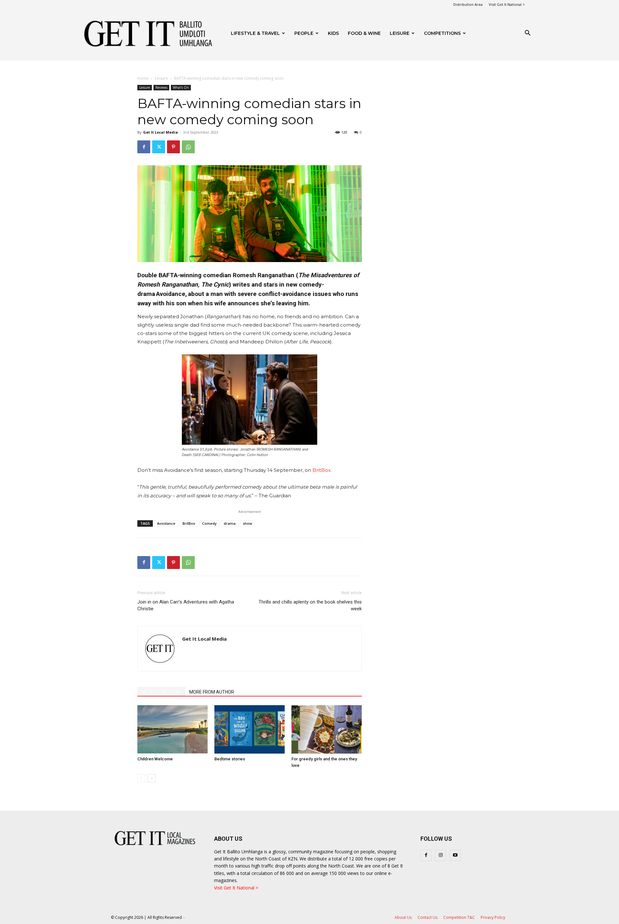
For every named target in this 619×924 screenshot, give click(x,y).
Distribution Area (468, 4)
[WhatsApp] (188, 146)
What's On (181, 87)
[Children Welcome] (172, 729)
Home (143, 78)
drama (230, 523)
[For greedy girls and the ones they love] (326, 729)
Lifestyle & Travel (255, 33)
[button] (527, 34)
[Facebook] (143, 146)
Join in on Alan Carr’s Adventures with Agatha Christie (185, 605)
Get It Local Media (160, 132)
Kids (333, 33)
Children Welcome (155, 758)
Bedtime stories (229, 758)
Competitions (442, 33)
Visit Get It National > (507, 4)
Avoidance (166, 523)
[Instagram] (440, 855)
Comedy (209, 523)
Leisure (399, 33)
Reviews (161, 87)
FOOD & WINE (364, 33)
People (303, 33)
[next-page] (152, 778)
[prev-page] (141, 778)
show (247, 523)
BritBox (321, 470)
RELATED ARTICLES (161, 692)
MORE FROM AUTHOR (211, 692)
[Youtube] (455, 855)
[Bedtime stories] (249, 729)
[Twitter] (158, 146)
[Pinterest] (173, 146)
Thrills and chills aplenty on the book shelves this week (310, 605)
